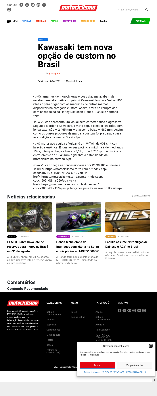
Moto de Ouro (88, 21)
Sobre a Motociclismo (53, 313)
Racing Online (78, 316)
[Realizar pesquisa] (146, 9)
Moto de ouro (53, 334)
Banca (103, 21)
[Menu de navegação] (9, 21)
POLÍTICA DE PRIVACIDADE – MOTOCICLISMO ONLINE (123, 372)
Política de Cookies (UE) (53, 351)
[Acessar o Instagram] (38, 6)
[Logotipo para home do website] (78, 8)
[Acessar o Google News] (44, 6)
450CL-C (12, 237)
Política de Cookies (92, 372)
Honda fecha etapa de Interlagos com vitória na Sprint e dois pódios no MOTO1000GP (77, 246)
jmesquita (54, 73)
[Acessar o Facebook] (21, 6)
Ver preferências (134, 365)
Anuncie (100, 324)
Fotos (74, 311)
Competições (69, 21)
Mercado (111, 237)
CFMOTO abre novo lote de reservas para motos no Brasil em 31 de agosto (27, 246)
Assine (99, 311)
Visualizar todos (141, 196)
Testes (54, 21)
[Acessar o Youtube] (33, 6)
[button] (150, 345)
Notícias (26, 21)
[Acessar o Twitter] (27, 6)
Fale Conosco (103, 329)
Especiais (41, 21)
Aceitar (97, 365)
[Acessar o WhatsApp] (9, 10)
